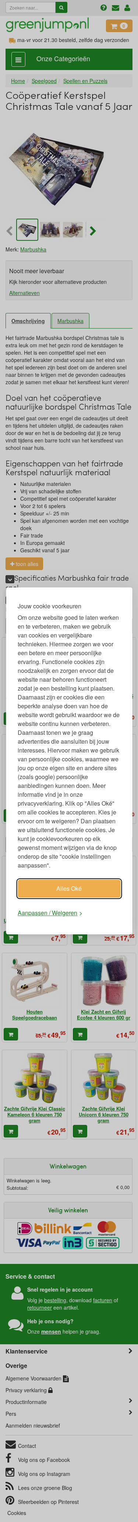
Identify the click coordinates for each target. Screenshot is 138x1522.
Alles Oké (69, 888)
